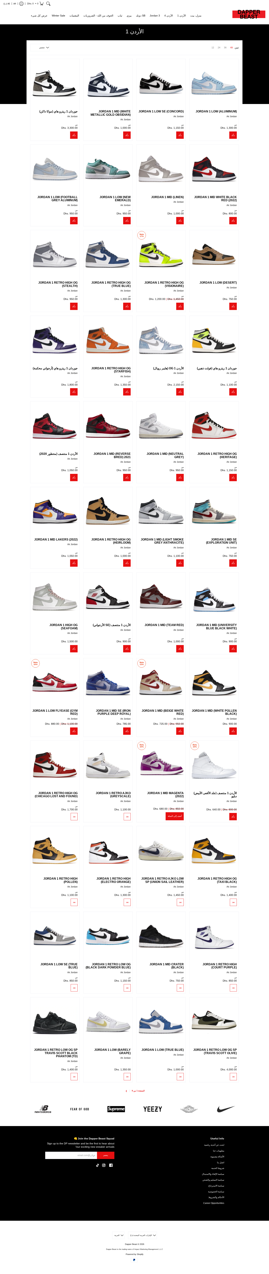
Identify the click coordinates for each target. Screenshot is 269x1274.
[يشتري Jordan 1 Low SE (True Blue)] (55, 936)
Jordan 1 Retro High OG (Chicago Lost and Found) (56, 795)
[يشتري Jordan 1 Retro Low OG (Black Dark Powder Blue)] (108, 936)
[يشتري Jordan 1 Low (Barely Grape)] (108, 1022)
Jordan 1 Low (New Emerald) (115, 199)
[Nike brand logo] (226, 1109)
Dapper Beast (131, 1244)
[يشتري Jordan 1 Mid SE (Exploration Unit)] (214, 511)
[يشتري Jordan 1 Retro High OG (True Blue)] (108, 254)
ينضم (105, 1155)
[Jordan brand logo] (189, 1109)
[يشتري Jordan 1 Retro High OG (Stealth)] (55, 254)
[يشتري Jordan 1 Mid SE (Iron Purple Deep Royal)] (108, 682)
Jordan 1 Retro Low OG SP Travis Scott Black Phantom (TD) (56, 1053)
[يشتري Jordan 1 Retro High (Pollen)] (55, 850)
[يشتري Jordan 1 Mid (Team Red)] (161, 597)
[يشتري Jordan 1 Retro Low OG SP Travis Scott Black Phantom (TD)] (55, 1022)
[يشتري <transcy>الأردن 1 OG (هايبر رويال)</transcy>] (161, 340)
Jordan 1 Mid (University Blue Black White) (216, 626)
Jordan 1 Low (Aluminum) (216, 111)
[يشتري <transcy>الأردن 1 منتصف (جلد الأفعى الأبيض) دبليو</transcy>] (214, 765)
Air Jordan (232, 116)
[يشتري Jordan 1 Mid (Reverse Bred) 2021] (108, 426)
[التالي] (126, 1091)
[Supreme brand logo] (116, 1109)
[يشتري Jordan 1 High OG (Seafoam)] (55, 597)
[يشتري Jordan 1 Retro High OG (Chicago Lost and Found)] (55, 765)
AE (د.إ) (6, 4)
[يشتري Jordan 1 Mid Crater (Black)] (161, 936)
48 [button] (231, 47)
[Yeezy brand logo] (152, 1109)
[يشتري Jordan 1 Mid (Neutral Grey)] (161, 426)
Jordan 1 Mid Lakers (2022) (56, 539)
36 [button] (225, 47)
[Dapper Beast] (248, 15)
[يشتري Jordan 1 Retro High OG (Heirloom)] (108, 511)
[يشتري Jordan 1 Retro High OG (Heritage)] (214, 426)
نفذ (127, 816)
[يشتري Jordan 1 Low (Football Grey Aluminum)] (55, 169)
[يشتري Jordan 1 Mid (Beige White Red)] (161, 682)
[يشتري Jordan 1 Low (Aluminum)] (214, 83)
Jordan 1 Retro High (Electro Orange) (113, 880)
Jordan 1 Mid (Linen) (167, 197)
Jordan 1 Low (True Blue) (162, 1049)
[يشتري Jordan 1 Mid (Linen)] (161, 169)
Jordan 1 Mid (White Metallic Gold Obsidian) (111, 113)
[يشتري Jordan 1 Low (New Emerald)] (108, 169)
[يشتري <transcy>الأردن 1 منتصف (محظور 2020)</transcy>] (55, 426)
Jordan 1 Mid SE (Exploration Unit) (221, 541)
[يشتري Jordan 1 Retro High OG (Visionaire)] (161, 254)
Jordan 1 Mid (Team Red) (164, 625)
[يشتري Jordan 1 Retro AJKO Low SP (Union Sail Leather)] (161, 850)
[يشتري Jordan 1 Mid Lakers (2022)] (55, 511)
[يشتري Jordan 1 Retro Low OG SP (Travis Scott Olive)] (214, 1022)
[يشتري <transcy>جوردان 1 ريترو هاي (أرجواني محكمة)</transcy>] (55, 340)
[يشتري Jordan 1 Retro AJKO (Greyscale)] (108, 765)
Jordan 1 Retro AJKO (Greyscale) (113, 795)
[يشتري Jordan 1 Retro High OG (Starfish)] (108, 340)
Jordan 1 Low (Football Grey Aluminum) (57, 199)
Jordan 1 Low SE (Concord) (161, 111)
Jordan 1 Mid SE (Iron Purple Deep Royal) (113, 712)
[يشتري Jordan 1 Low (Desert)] (214, 254)
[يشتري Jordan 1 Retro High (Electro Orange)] (108, 850)
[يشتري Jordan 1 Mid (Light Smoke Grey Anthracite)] (161, 511)
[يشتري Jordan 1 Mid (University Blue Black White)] (214, 597)
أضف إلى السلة (175, 816)
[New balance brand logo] (43, 1109)
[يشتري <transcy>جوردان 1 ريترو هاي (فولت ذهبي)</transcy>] (214, 340)
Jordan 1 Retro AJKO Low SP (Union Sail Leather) (162, 880)
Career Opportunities (213, 1203)
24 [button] (219, 47)
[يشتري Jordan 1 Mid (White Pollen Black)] (214, 682)
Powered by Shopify (134, 1254)
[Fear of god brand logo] (79, 1109)
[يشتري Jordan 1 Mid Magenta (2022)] (161, 765)
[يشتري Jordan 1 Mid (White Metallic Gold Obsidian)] (108, 83)
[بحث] (48, 3)
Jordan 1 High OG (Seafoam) (63, 626)
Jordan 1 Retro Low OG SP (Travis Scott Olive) (215, 1051)
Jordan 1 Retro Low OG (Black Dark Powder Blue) (108, 966)
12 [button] (213, 47)
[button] (35, 3)
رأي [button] (233, 135)
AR (14, 4)
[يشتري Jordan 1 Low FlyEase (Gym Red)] (55, 682)
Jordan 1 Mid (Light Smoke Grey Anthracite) (162, 541)
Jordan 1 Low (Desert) (218, 282)
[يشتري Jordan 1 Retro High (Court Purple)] (214, 936)
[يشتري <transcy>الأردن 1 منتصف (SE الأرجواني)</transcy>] (108, 597)
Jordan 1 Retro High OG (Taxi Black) (217, 880)
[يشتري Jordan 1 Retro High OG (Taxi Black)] (214, 850)
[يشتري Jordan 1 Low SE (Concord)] (161, 83)
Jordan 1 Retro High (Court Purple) (220, 966)
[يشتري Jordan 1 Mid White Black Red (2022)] (214, 169)
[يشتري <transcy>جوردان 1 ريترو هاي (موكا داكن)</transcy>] (55, 83)
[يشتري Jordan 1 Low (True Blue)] (161, 1022)
